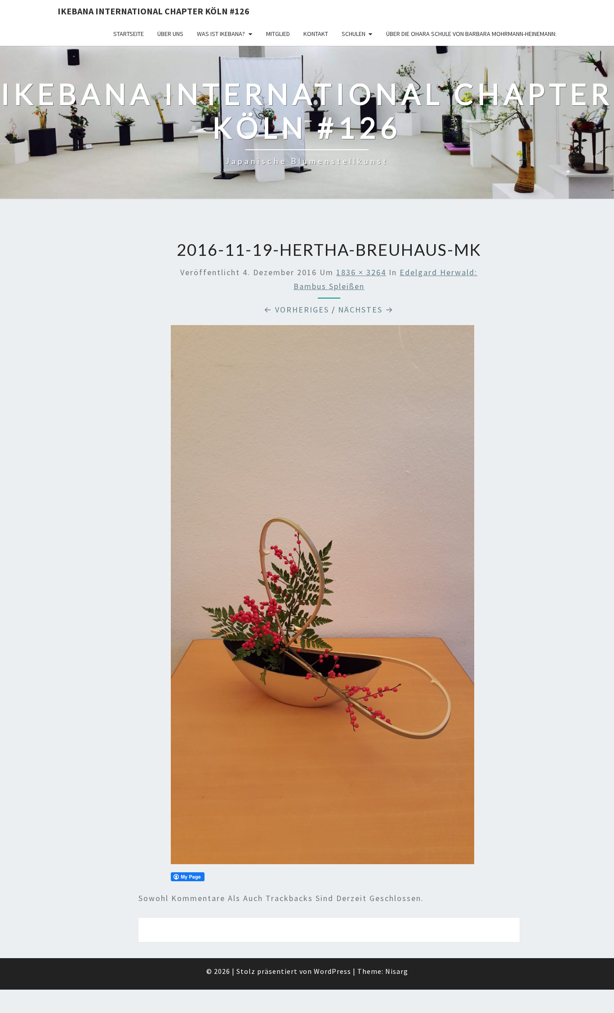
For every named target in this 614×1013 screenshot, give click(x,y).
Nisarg (396, 971)
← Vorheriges (296, 309)
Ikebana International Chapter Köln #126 (153, 11)
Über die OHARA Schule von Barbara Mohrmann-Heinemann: (471, 34)
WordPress (332, 971)
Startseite (128, 34)
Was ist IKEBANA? (221, 34)
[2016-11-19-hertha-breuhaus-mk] (322, 598)
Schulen (353, 34)
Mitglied (278, 34)
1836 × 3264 (361, 272)
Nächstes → (366, 309)
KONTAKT (315, 34)
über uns (170, 34)
